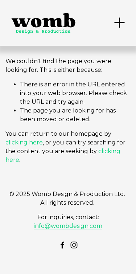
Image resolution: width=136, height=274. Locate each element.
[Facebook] (62, 245)
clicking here (24, 142)
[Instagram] (74, 245)
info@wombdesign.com (68, 225)
